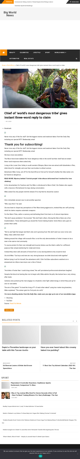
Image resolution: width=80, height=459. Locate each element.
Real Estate (29, 55)
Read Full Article (15, 300)
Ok (40, 456)
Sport (47, 49)
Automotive (14, 55)
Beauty (12, 49)
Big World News (10, 10)
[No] (78, 454)
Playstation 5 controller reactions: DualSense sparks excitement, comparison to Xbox (31, 380)
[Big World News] (3, 49)
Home (4, 61)
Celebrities (24, 49)
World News (60, 49)
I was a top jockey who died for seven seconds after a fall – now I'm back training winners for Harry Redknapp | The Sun (34, 390)
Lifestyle (36, 49)
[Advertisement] (40, 31)
